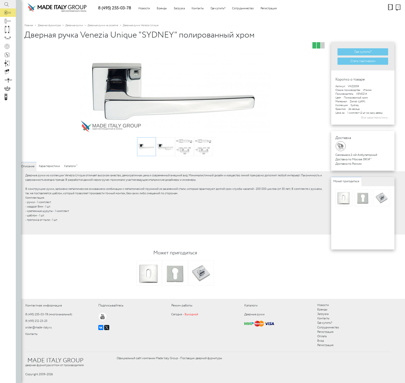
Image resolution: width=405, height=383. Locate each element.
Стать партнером (362, 61)
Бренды (162, 8)
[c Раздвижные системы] (8, 80)
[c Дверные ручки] (8, 12)
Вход (320, 341)
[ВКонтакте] (100, 327)
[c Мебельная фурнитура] (8, 38)
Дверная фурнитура (49, 25)
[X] (106, 327)
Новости (144, 8)
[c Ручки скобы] (8, 29)
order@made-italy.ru (38, 327)
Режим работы (181, 305)
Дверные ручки (74, 25)
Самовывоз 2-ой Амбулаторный (356, 155)
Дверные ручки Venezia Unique (140, 25)
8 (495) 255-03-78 (114, 8)
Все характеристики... (375, 118)
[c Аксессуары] (8, 88)
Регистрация (269, 8)
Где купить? (218, 8)
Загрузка (179, 8)
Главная (28, 25)
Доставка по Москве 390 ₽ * (353, 159)
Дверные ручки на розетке (103, 25)
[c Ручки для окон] (8, 21)
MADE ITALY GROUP (55, 360)
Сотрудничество (243, 8)
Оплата (322, 336)
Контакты (198, 8)
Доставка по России (348, 164)
